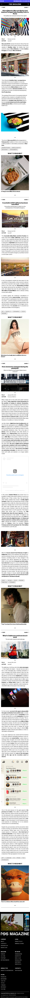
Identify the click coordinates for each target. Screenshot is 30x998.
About (2, 941)
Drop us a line (18, 970)
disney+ (4, 580)
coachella (8, 311)
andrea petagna (6, 147)
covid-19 (23, 311)
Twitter (3, 980)
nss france (18, 962)
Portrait (3, 958)
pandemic (4, 313)
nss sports (18, 956)
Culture (3, 956)
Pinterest (3, 987)
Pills (3, 39)
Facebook (3, 976)
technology (5, 859)
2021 (2, 311)
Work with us (4, 945)
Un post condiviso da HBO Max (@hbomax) (15, 490)
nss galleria (18, 960)
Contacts (3, 943)
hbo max (10, 580)
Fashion (3, 954)
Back (3, 7)
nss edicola (18, 964)
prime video (4, 582)
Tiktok (2, 983)
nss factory (4, 947)
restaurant (5, 149)
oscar (15, 580)
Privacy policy (19, 941)
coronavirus (16, 311)
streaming (12, 582)
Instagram (3, 978)
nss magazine (18, 954)
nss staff (9, 40)
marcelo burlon (16, 147)
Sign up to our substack (7, 970)
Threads (3, 985)
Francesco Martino (12, 396)
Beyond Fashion (5, 960)
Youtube (3, 989)
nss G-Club (18, 958)
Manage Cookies (19, 943)
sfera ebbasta (13, 149)
